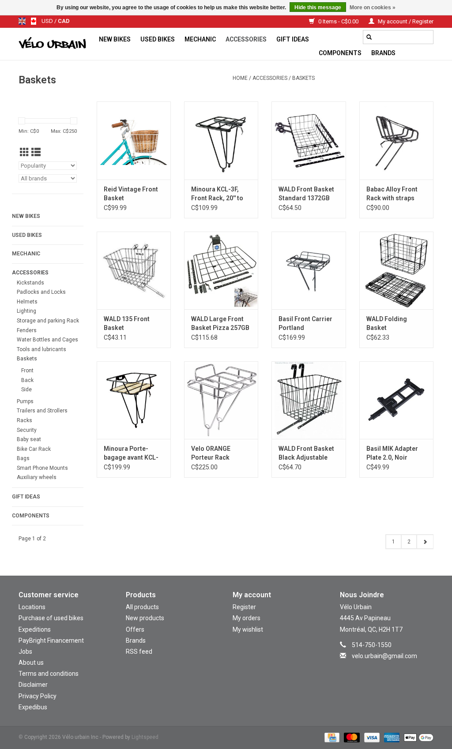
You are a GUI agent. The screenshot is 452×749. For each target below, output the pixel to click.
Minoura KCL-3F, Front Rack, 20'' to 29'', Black (217, 194)
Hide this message (317, 7)
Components (340, 52)
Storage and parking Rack (48, 321)
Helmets (27, 302)
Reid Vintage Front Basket (131, 194)
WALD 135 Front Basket (127, 323)
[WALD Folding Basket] (396, 270)
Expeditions (35, 629)
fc (33, 21)
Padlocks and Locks (41, 292)
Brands (383, 52)
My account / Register (405, 21)
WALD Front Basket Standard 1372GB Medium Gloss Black (309, 194)
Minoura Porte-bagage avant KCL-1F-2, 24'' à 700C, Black (131, 453)
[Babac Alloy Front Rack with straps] (396, 140)
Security (27, 430)
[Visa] (371, 737)
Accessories (246, 39)
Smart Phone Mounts (42, 468)
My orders (246, 618)
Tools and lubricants (41, 349)
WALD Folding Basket (386, 323)
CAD (64, 21)
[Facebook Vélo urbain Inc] (394, 669)
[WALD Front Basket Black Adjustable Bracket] (308, 400)
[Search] (369, 37)
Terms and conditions (49, 673)
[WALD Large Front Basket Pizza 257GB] (221, 270)
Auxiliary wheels (36, 477)
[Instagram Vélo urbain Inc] (379, 669)
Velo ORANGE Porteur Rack (210, 453)
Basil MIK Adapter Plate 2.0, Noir (392, 453)
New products (145, 618)
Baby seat (29, 439)
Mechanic (200, 39)
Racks (24, 420)
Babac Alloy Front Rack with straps (392, 194)
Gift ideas (292, 39)
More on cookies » (373, 7)
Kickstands (30, 283)
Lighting (26, 311)
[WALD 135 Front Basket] (134, 270)
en (22, 21)
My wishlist (248, 629)
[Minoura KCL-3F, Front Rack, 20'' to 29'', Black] (221, 140)
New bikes (115, 39)
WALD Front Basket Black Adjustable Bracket (306, 453)
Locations (32, 606)
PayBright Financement (51, 640)
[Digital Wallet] (417, 737)
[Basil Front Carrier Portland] (308, 270)
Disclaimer (33, 684)
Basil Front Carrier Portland (305, 323)
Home (240, 78)
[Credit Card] (331, 737)
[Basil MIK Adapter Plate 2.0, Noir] (396, 400)
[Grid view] (24, 152)
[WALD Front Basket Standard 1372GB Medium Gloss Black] (308, 140)
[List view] (36, 152)
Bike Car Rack (34, 449)
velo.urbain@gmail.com (384, 655)
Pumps (25, 401)
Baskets (303, 78)
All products (142, 606)
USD (47, 21)
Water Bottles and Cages (47, 340)
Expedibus (33, 707)
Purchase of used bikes (51, 618)
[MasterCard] (351, 737)
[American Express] (391, 737)
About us (31, 662)
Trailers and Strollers (42, 411)
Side (26, 389)
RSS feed (139, 651)
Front (27, 370)
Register (244, 606)
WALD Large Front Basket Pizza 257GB (220, 323)
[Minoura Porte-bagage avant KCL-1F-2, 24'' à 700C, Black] (134, 400)
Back (27, 380)
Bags (23, 458)
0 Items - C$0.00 (338, 21)
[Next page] (425, 542)
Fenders (27, 330)
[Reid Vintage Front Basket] (134, 140)
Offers (135, 629)
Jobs (25, 651)
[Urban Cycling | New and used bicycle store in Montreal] (56, 44)
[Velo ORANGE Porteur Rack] (221, 400)
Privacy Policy (37, 696)
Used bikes (157, 39)
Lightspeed (145, 737)
